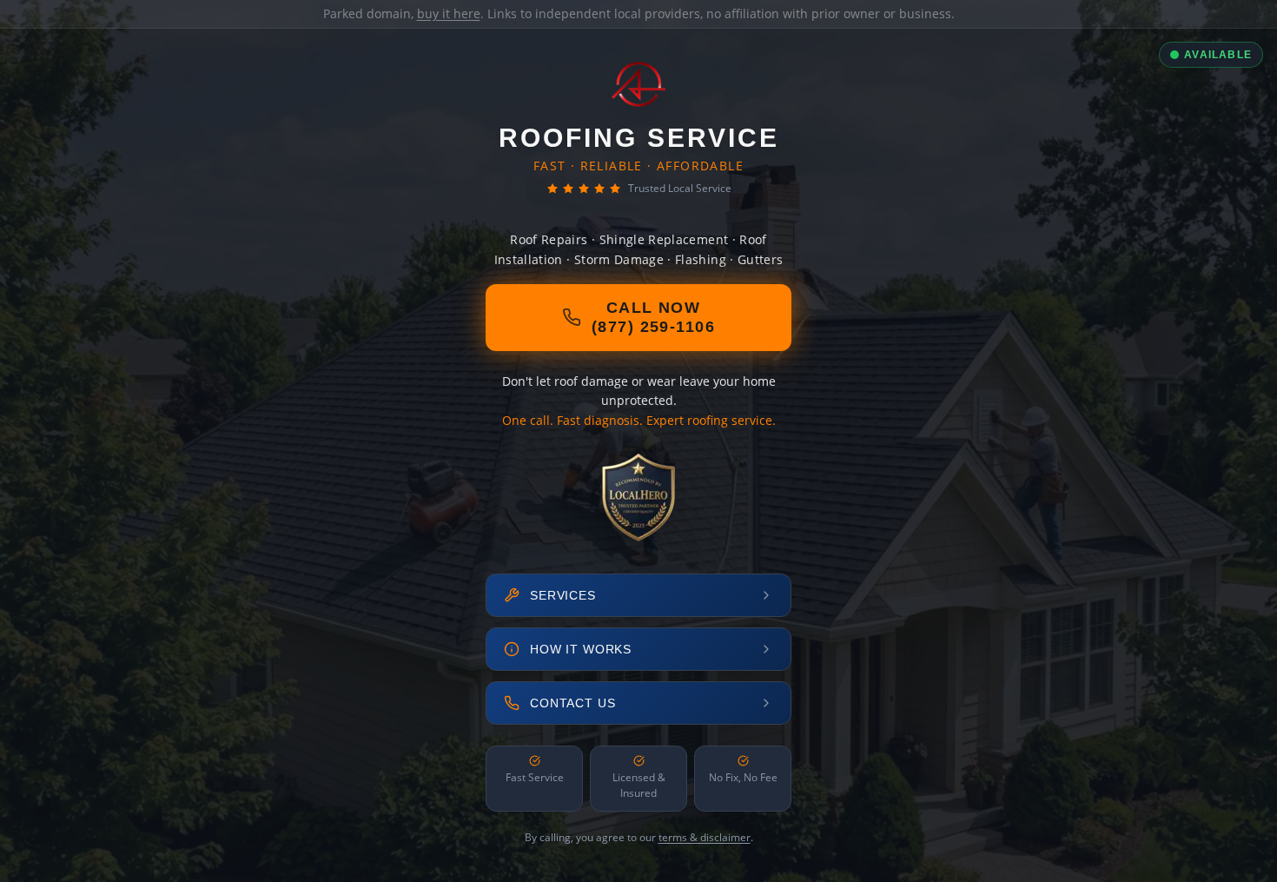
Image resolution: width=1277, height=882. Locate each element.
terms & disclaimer (704, 837)
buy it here (448, 13)
